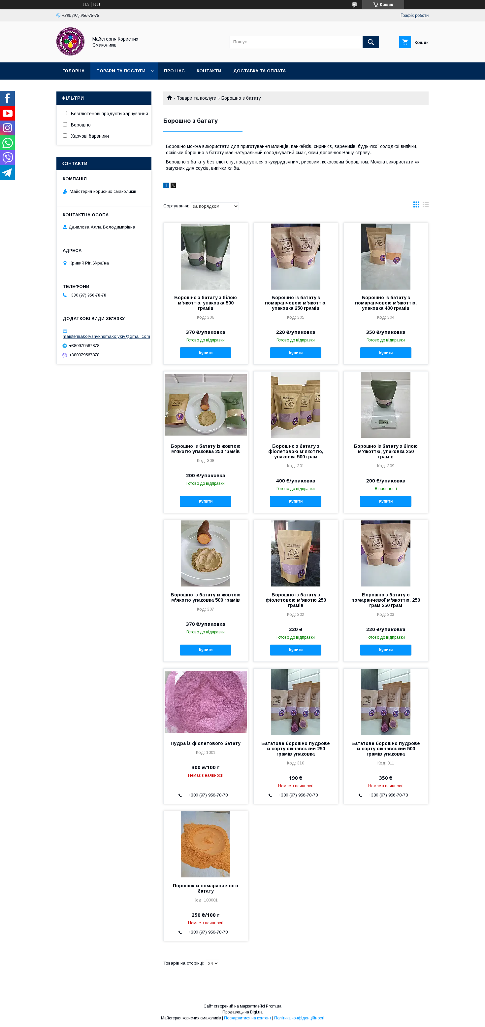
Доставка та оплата (259, 70)
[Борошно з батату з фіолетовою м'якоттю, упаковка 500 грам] (296, 405)
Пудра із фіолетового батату (206, 743)
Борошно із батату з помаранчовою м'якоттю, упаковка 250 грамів (296, 303)
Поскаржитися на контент (247, 1018)
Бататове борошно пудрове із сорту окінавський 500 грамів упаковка (385, 749)
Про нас (174, 70)
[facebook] (166, 186)
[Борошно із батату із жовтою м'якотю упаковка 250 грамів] (206, 405)
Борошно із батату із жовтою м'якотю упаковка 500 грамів (206, 597)
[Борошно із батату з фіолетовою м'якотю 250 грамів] (296, 553)
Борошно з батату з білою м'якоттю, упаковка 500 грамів (205, 303)
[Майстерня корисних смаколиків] (70, 53)
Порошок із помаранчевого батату (205, 888)
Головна (73, 70)
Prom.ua (273, 1006)
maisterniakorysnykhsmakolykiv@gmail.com (106, 336)
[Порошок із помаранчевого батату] (206, 844)
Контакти (209, 70)
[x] (173, 186)
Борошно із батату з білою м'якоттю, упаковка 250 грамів (386, 451)
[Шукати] (371, 42)
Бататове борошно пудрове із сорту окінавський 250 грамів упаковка (295, 749)
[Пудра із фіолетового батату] (206, 702)
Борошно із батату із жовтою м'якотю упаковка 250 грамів (206, 448)
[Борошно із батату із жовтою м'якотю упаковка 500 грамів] (206, 553)
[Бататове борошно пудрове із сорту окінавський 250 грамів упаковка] (296, 702)
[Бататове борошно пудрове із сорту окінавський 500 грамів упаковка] (386, 702)
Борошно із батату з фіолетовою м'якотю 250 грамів (296, 600)
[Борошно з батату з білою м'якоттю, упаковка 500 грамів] (206, 256)
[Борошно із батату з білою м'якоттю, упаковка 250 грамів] (386, 405)
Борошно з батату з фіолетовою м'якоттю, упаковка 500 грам (295, 451)
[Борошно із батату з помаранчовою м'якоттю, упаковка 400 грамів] (386, 256)
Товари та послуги (121, 70)
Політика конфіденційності (299, 1018)
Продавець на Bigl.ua (242, 1012)
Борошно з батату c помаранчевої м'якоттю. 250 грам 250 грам (385, 600)
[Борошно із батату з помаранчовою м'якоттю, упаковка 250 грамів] (296, 256)
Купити (205, 353)
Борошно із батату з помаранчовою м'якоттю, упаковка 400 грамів (386, 303)
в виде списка (426, 206)
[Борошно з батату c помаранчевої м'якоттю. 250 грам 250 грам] (386, 553)
